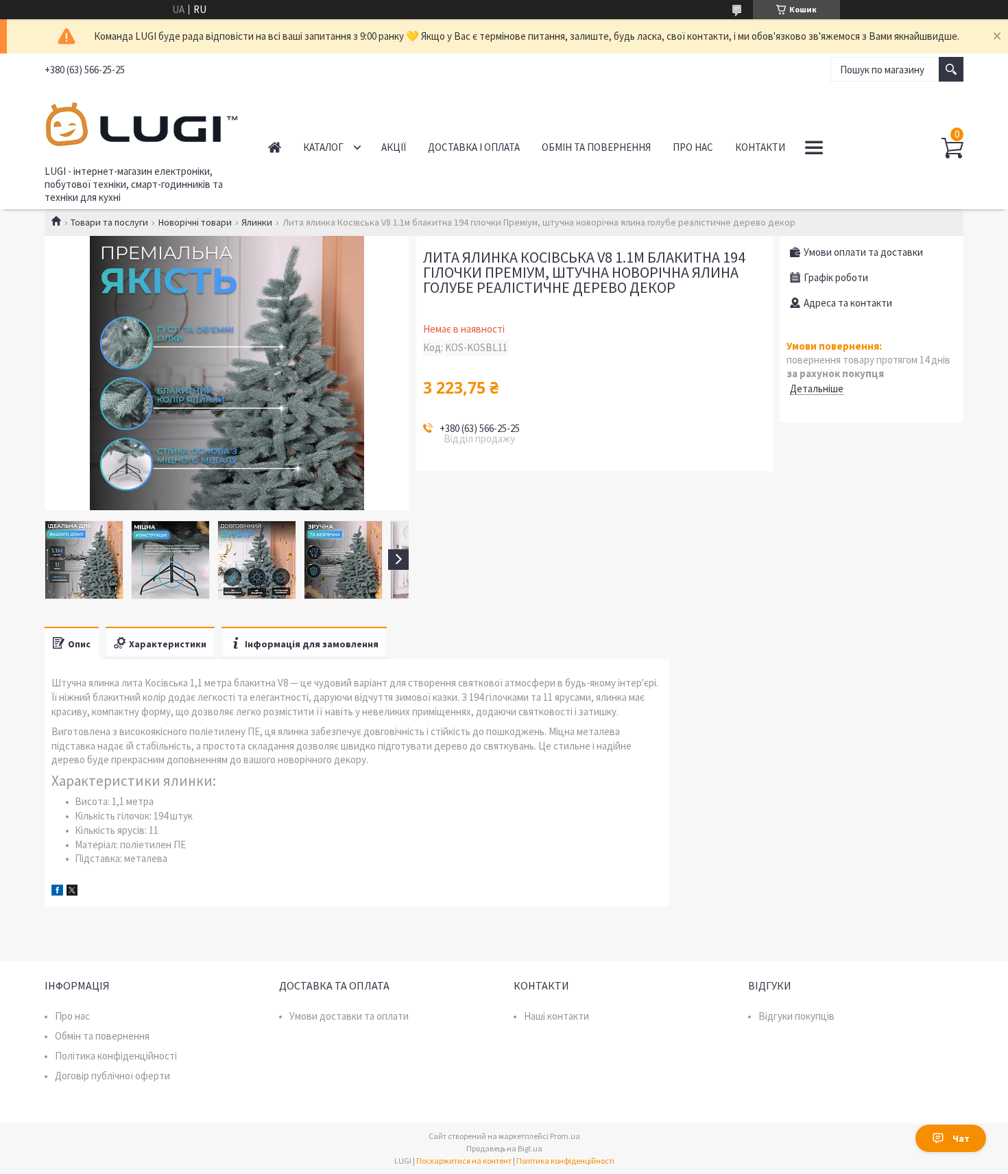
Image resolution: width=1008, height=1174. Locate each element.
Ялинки (256, 222)
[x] (72, 891)
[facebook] (57, 891)
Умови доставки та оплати (349, 1015)
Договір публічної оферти (112, 1075)
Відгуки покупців (796, 1015)
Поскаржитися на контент (464, 1160)
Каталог (323, 147)
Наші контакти (556, 1015)
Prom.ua (565, 1136)
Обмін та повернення (596, 147)
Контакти (760, 147)
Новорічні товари (195, 222)
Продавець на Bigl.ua (504, 1148)
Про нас (693, 147)
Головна (274, 147)
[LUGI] (141, 122)
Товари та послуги (109, 222)
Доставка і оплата (474, 147)
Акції (393, 147)
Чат (961, 1138)
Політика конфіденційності (116, 1055)
